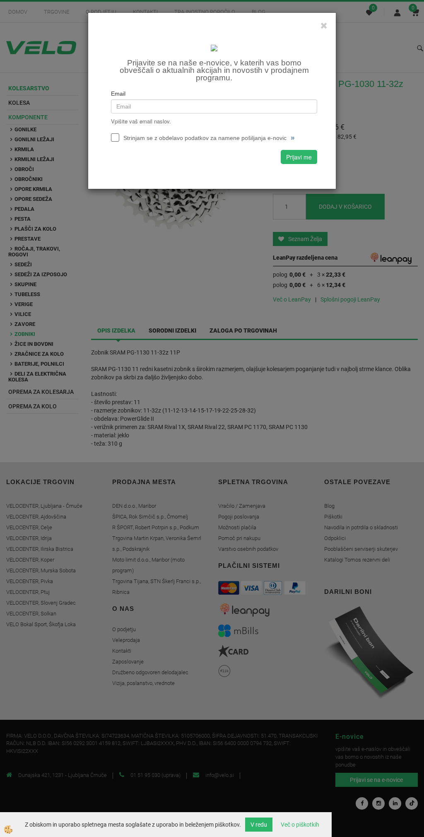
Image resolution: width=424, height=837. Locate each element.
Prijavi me (299, 157)
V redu (259, 824)
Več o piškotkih (300, 824)
